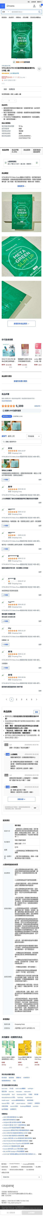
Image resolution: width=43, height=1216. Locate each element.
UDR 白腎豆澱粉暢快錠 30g (11, 1117)
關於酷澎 (3, 1163)
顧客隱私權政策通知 (27, 1166)
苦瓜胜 (11, 1088)
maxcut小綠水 (5, 1103)
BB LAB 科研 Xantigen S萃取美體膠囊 (14, 1151)
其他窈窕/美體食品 (35, 17)
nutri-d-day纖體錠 (20, 1088)
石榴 (14, 1080)
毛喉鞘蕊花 (13, 1109)
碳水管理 (4, 1077)
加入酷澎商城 (30, 1169)
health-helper (5, 1100)
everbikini (36, 1106)
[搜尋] (39, 12)
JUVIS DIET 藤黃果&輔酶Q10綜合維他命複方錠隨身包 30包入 (20, 1154)
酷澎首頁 (4, 17)
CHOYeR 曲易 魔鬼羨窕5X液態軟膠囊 (13, 1135)
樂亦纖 (36, 1094)
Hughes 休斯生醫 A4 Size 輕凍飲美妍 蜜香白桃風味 (17, 1138)
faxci (13, 1094)
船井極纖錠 (5, 1109)
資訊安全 (4, 1169)
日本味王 (29, 1103)
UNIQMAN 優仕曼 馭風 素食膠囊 (12, 1122)
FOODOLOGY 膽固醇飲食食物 (11, 1146)
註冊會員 (33, 2)
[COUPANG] (8, 1186)
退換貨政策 (5, 1166)
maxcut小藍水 (14, 1106)
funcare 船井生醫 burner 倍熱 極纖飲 (13, 1149)
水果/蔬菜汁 (26, 1077)
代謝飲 (30, 1094)
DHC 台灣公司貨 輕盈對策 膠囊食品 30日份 (15, 1133)
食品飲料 (11, 17)
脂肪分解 (4, 1091)
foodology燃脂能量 (25, 1106)
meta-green (27, 1091)
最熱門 (4, 436)
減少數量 (14, 100)
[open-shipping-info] (21, 89)
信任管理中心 (14, 1166)
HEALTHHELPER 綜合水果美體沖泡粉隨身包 (16, 1141)
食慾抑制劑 (30, 1100)
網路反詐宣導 (5, 1172)
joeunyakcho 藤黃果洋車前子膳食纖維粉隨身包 (16, 1130)
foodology (20, 1097)
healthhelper (28, 1097)
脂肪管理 (11, 1077)
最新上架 (11, 436)
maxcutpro (19, 1091)
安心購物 (38, 1166)
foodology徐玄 (6, 1094)
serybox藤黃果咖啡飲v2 (18, 1100)
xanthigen (30, 1088)
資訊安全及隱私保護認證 (16, 1169)
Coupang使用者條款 (28, 1163)
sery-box (11, 1091)
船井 (13, 1103)
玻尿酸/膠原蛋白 (6, 1080)
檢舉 (35, 808)
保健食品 (18, 17)
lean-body (4, 1088)
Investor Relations (14, 1163)
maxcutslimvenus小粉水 (8, 1097)
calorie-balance (20, 1103)
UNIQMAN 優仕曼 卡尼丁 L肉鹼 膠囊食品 (14, 1125)
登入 (29, 2)
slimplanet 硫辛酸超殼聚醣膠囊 (12, 1128)
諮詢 (36, 712)
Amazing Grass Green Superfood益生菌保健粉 (16, 1143)
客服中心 (39, 2)
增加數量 (3, 100)
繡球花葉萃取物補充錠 (9, 1120)
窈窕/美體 (25, 17)
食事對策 (37, 1103)
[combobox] (34, 436)
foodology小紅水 (21, 1094)
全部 (3, 12)
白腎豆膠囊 (5, 1106)
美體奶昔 (18, 1077)
